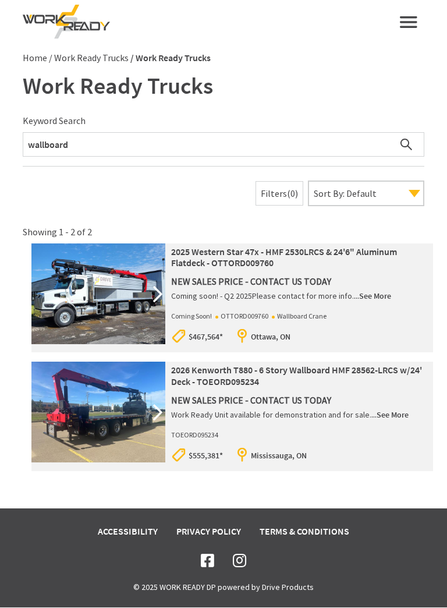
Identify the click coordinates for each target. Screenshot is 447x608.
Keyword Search (54, 120)
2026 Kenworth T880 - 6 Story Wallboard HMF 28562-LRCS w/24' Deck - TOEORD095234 (296, 375)
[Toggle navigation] (408, 22)
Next (157, 294)
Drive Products (288, 587)
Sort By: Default (345, 193)
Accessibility (128, 531)
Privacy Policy (208, 531)
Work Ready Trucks (91, 57)
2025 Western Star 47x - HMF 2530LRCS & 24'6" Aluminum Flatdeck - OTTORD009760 (284, 257)
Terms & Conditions (304, 531)
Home (35, 57)
